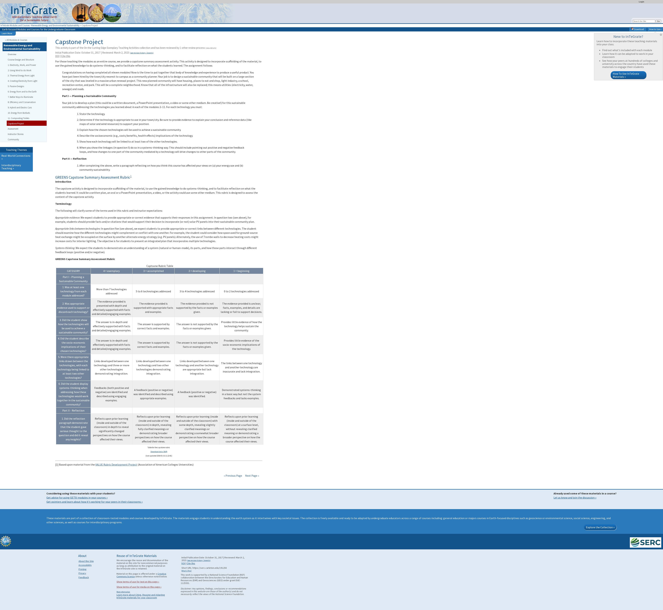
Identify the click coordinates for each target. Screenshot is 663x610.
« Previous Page (233, 475)
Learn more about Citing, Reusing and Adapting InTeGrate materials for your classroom (141, 596)
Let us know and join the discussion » (575, 497)
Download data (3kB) (159, 451)
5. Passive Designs (16, 86)
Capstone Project (16, 123)
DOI (57, 56)
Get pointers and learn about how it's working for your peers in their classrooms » (94, 501)
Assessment (13, 128)
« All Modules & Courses (16, 40)
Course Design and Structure (21, 59)
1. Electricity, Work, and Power (22, 65)
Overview (12, 54)
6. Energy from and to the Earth (22, 91)
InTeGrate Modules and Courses (15, 25)
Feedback (84, 577)
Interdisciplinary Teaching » (11, 166)
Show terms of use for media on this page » (139, 586)
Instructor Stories (15, 134)
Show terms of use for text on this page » (138, 581)
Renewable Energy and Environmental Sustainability (55, 25)
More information (123, 592)
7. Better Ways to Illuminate (20, 97)
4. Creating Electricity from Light (22, 80)
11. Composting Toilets (18, 118)
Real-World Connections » (15, 157)
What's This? (186, 571)
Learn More (7, 33)
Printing (83, 569)
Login (641, 2)
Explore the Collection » (600, 527)
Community (13, 139)
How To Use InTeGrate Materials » (626, 75)
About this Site (86, 561)
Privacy (82, 573)
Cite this (65, 56)
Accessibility (85, 565)
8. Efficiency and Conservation (22, 102)
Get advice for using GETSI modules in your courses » (77, 497)
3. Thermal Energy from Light (21, 75)
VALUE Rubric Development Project (116, 464)
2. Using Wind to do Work (19, 70)
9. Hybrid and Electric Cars (20, 107)
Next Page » (252, 475)
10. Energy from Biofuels (19, 112)
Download (639, 29)
